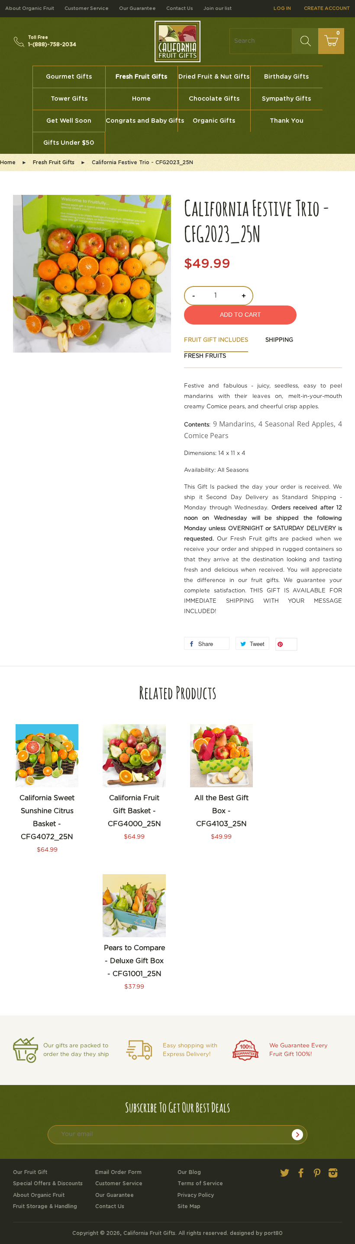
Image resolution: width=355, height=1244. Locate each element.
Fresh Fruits (205, 356)
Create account (327, 8)
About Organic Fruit (29, 8)
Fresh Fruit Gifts (141, 77)
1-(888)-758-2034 (52, 41)
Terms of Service (200, 1183)
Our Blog (189, 1172)
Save (289, 644)
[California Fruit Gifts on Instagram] (333, 1175)
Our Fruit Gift (30, 1172)
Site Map (189, 1206)
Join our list (217, 8)
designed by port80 (256, 1233)
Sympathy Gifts (286, 99)
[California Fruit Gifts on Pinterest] (317, 1175)
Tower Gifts (69, 99)
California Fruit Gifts (149, 1233)
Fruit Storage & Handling (45, 1206)
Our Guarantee (137, 8)
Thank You (286, 121)
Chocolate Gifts (214, 99)
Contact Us (179, 8)
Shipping (279, 340)
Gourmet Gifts (69, 77)
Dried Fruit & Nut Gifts (213, 77)
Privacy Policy (196, 1195)
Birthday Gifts (286, 77)
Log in (282, 8)
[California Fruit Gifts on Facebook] (301, 1175)
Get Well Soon (68, 121)
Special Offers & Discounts (48, 1183)
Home (141, 99)
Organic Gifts (214, 121)
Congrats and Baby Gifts (142, 121)
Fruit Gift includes (216, 340)
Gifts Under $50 (68, 143)
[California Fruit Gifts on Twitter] (285, 1175)
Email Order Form (118, 1172)
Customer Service (87, 8)
